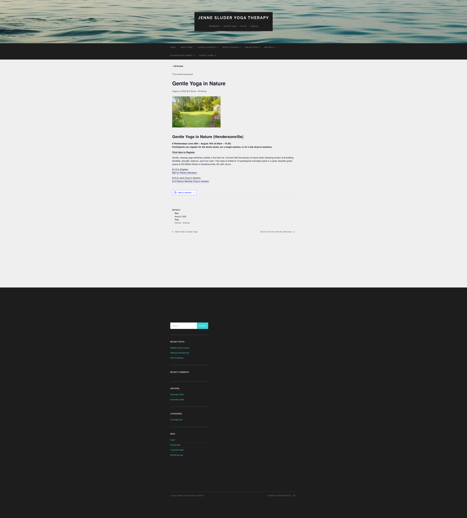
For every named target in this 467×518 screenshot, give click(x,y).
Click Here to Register (183, 152)
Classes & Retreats (207, 47)
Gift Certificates (177, 358)
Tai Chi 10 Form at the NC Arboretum (276, 231)
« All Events (177, 66)
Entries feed (175, 445)
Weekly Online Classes (179, 348)
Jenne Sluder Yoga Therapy (233, 17)
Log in (172, 440)
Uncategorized (176, 419)
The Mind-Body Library (181, 55)
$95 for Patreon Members (184, 172)
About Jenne (186, 47)
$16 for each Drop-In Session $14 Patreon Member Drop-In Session (190, 179)
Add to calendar (184, 192)
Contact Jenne (206, 55)
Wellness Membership (179, 353)
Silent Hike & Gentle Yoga (186, 231)
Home (173, 47)
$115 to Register (180, 169)
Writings (268, 47)
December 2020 (177, 394)
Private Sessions (230, 47)
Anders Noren (284, 496)
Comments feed (177, 450)
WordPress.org (176, 455)
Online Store (251, 47)
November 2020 (177, 399)
